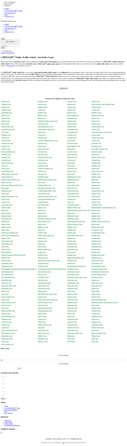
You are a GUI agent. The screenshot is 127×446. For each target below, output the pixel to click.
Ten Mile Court (96, 311)
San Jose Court (42, 274)
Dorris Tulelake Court (73, 146)
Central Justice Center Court (46, 129)
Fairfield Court (5, 157)
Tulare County (42, 316)
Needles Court (71, 230)
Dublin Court (71, 149)
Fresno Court (71, 163)
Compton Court (42, 138)
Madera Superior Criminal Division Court (103, 207)
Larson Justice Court (73, 196)
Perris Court (41, 244)
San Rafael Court (72, 280)
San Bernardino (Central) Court (76, 266)
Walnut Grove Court (97, 327)
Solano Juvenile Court (7, 297)
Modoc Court (42, 224)
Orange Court (42, 238)
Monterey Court (72, 227)
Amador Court (71, 107)
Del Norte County (72, 143)
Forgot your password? (7, 53)
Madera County (6, 207)
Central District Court (97, 126)
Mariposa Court (42, 216)
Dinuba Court (42, 146)
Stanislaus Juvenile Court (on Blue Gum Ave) (104, 302)
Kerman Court (95, 185)
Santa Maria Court (6, 288)
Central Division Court (8, 129)
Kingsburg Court (6, 191)
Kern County (5, 188)
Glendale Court (96, 165)
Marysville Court (6, 218)
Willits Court (71, 336)
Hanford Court (71, 171)
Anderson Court (96, 107)
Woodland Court (43, 338)
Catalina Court (71, 126)
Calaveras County (43, 124)
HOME (6, 9)
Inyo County (41, 182)
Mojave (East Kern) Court (75, 224)
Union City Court (6, 322)
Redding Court (71, 255)
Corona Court (71, 140)
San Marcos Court (43, 277)
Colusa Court (5, 138)
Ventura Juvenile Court (44, 325)
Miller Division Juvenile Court (76, 221)
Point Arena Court (72, 249)
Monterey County (43, 227)
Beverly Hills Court (73, 115)
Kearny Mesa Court (73, 185)
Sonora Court (5, 299)
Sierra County (95, 291)
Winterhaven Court (7, 338)
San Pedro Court (43, 280)
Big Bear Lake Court (97, 115)
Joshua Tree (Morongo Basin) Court (12, 185)
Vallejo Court (42, 322)
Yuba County (71, 341)
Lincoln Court (5, 202)
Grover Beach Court (7, 171)
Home (6, 406)
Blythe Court (41, 118)
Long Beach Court (6, 205)
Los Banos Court (96, 205)
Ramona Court (95, 252)
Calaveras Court (72, 124)
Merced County (96, 218)
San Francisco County (44, 271)
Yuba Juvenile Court (7, 344)
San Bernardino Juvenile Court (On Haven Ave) (52, 269)
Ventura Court (5, 325)
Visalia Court (5, 327)
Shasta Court (71, 291)
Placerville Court (72, 246)
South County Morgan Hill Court (47, 299)
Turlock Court (42, 319)
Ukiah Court (95, 319)
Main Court (4, 210)
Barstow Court (71, 112)
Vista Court (41, 327)
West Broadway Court (8, 333)
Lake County (5, 193)
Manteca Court (95, 210)
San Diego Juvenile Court (99, 269)
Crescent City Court (7, 143)
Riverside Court (6, 260)
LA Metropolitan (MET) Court (47, 191)
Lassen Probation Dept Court (46, 199)
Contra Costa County (97, 138)
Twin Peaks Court (72, 319)
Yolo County (71, 338)
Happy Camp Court (97, 171)
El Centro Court (72, 151)
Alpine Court (71, 104)
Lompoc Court (95, 202)
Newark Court (71, 232)
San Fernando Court (7, 271)
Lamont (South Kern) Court (9, 196)
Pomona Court (95, 249)
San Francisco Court (73, 271)
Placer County (42, 246)
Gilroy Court (71, 165)
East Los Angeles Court (8, 151)
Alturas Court (5, 107)
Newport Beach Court (98, 232)
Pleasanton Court (96, 246)
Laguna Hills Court (73, 191)
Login (2, 38)
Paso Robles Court (6, 244)
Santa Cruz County (72, 285)
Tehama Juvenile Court (8, 311)
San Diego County (72, 269)
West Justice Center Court (74, 333)
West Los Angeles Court (98, 333)
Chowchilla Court (72, 132)
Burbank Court (71, 121)
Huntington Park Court (74, 177)
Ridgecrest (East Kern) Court (75, 258)
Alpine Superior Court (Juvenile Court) (102, 104)
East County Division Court (99, 149)
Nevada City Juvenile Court (9, 232)
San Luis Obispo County (98, 274)
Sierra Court (5, 294)
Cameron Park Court (7, 126)
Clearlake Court (6, 135)
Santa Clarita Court (43, 285)
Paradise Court (71, 241)
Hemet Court (71, 174)
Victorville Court (72, 325)
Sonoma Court (95, 297)
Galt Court (4, 165)
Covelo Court (95, 140)
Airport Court (5, 101)
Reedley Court (5, 258)
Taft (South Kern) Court (45, 308)
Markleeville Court (72, 216)
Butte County (5, 124)
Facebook (10, 66)
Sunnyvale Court (43, 305)
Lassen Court (5, 199)
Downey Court (5, 149)
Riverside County (96, 258)
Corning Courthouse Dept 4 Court (48, 140)
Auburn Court (71, 110)
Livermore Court (43, 202)
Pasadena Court (96, 241)
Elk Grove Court (43, 154)
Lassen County (95, 196)
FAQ (5, 15)
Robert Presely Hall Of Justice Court (48, 260)
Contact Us (7, 420)
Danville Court (42, 143)
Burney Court (95, 121)
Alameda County (43, 101)
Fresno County (42, 163)
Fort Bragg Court (43, 160)
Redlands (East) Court (98, 255)
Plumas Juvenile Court (44, 249)
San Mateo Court (6, 280)
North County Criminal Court (10, 235)
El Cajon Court (42, 151)
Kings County (95, 188)
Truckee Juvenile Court (8, 316)
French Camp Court (7, 163)
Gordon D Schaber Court (45, 168)
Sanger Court (95, 280)
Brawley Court (5, 121)
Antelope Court (6, 110)
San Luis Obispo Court (8, 277)
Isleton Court (71, 182)
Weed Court (95, 330)
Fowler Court (71, 160)
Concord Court (71, 138)
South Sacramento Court (8, 302)
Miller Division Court (44, 221)
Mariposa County (6, 216)
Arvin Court (41, 110)
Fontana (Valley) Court (98, 157)
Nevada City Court (97, 230)
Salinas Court (71, 263)
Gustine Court (42, 171)
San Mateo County (97, 277)
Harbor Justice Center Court (9, 174)
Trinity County (42, 313)
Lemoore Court (96, 199)
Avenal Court (95, 110)
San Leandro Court (72, 274)
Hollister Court (95, 174)
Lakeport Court (96, 193)
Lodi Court (70, 202)
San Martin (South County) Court (77, 277)
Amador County (42, 107)
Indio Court (94, 179)
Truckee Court (95, 313)
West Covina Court (43, 333)
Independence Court (73, 179)
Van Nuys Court (72, 322)
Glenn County (5, 168)
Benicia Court (5, 115)
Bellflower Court (96, 112)
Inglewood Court (6, 182)
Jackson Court (95, 182)
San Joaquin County (7, 274)
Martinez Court (95, 216)
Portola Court (42, 252)
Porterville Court (6, 252)
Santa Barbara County (44, 283)
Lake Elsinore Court (44, 193)
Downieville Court (43, 149)
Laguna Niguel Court (97, 191)
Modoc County (5, 224)
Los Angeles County (73, 205)
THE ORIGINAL (10, 13)
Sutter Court (5, 308)
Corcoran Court (6, 140)
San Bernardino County (98, 266)
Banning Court (42, 112)
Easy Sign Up (8, 413)
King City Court (72, 188)
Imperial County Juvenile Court (10, 179)
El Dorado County (96, 151)
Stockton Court (5, 305)
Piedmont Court (72, 244)
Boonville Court (72, 118)
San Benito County (7, 266)
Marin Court (70, 213)
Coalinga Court (71, 135)
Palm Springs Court (7, 241)
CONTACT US (9, 16)
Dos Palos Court (96, 146)
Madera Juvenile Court (74, 207)
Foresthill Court (6, 160)
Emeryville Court (72, 154)
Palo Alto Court (42, 241)
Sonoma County (72, 297)
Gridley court (95, 168)
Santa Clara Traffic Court (8, 285)
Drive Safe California (10, 410)
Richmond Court (43, 258)
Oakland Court (95, 235)
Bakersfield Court (6, 112)
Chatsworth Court (72, 129)
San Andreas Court (97, 263)
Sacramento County (7, 263)
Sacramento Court (43, 263)
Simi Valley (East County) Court (47, 294)
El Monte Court (6, 154)
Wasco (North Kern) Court (9, 330)
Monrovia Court (6, 227)
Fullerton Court (96, 163)
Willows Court (95, 336)
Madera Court (42, 207)
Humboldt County (43, 177)
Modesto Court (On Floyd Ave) (100, 221)
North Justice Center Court (75, 235)
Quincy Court (71, 252)
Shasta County (42, 291)
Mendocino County (73, 218)
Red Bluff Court (42, 255)
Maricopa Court (6, 213)
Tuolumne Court (6, 319)
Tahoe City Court (72, 308)
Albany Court (95, 101)
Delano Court (5, 146)
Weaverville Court (72, 330)
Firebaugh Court (72, 157)
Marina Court (95, 213)
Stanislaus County (72, 302)
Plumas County (5, 249)
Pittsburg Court (95, 244)
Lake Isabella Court (73, 193)
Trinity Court (71, 313)
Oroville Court (95, 238)
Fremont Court (95, 160)
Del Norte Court (96, 143)
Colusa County (95, 135)
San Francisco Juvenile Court (100, 271)
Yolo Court (94, 338)
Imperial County (96, 177)
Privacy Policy (8, 424)
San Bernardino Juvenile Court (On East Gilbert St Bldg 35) (19, 269)
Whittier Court (42, 336)
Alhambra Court (6, 104)
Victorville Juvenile (97, 325)
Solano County (95, 294)
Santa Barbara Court (73, 283)
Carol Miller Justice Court (45, 126)
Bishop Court (5, 118)
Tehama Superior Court (45, 311)
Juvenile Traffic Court (44, 185)
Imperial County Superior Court (47, 179)
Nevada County (42, 232)
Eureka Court (95, 154)
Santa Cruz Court (96, 285)
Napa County (5, 230)
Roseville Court (71, 260)
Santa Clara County (97, 283)
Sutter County (95, 305)
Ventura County (96, 322)
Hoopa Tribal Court (7, 177)
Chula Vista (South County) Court (101, 132)
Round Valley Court (97, 260)
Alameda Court (71, 101)
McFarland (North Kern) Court (47, 218)
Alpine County (42, 104)
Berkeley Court (42, 115)
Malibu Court (42, 210)
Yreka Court (5, 341)
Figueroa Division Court (45, 157)
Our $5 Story (12, 408)
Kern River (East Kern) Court (46, 188)
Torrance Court (5, 313)
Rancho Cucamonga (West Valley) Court (13, 255)
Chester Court (95, 129)
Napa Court (41, 230)
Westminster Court (6, 336)
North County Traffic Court (46, 235)
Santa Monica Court (44, 288)
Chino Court (41, 132)
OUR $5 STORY (13, 11)
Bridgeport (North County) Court (47, 121)
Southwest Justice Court (45, 302)
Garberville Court (43, 165)
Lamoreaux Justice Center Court (47, 196)
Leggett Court (71, 199)
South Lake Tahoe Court (98, 299)
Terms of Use (8, 422)
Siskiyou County (72, 294)
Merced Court (5, 221)
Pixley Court (5, 246)
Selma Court (95, 288)
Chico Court (5, 132)
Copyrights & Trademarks (12, 425)
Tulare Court (71, 316)
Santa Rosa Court (72, 288)
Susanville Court (72, 305)
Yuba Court (94, 341)
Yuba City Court (43, 341)
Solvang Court (42, 297)
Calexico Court (95, 124)
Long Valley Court (43, 205)
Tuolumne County (96, 316)
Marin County (42, 213)
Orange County (6, 238)
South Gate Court (72, 299)
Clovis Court (41, 135)
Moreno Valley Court (97, 227)
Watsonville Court (43, 330)
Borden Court (95, 118)
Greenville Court (72, 168)
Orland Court (71, 238)
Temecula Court (72, 311)
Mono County (95, 224)
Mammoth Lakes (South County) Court (78, 210)
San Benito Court (43, 266)
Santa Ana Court (6, 283)
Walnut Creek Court (73, 327)
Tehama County (96, 308)
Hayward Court (42, 174)
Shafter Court (5, 291)
